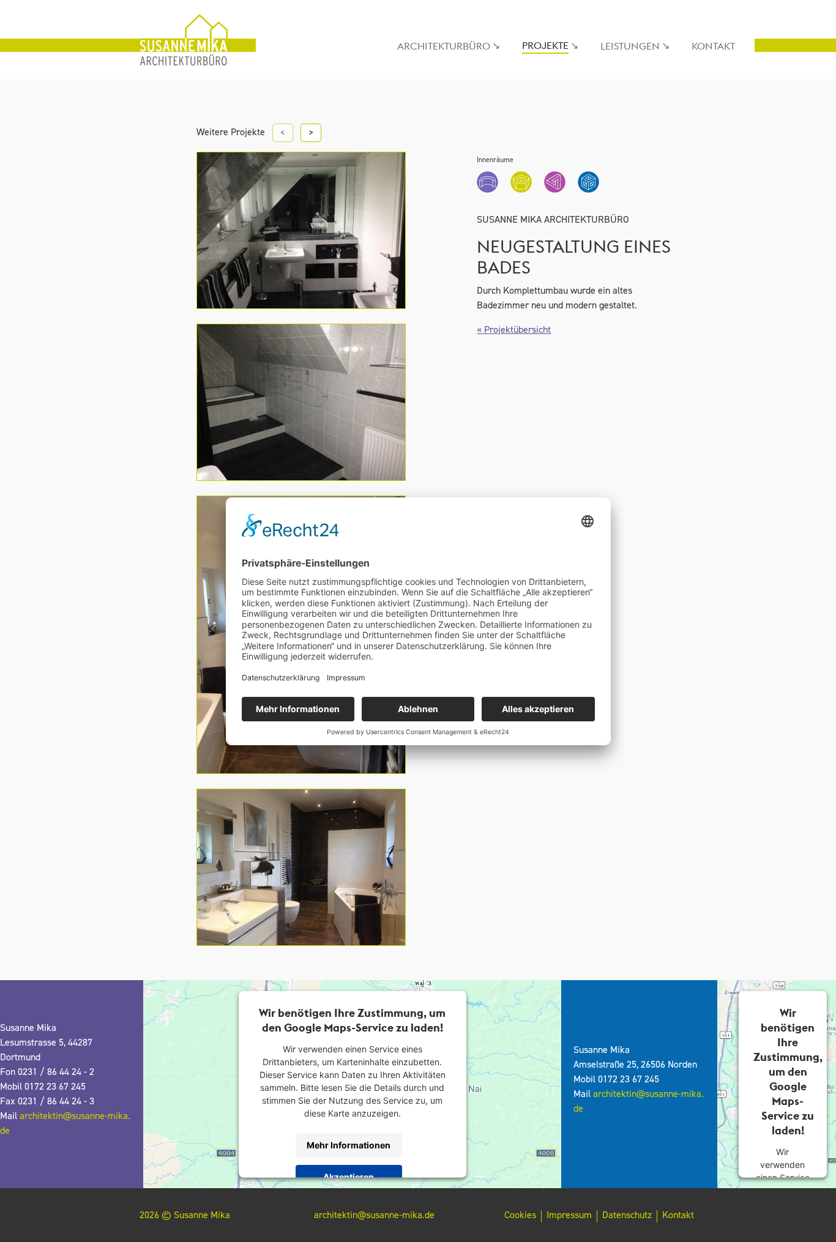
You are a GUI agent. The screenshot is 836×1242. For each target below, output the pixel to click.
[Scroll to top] (809, 1215)
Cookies (520, 1215)
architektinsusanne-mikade (374, 1215)
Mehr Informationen (348, 1145)
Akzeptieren (348, 1177)
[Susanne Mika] (185, 40)
